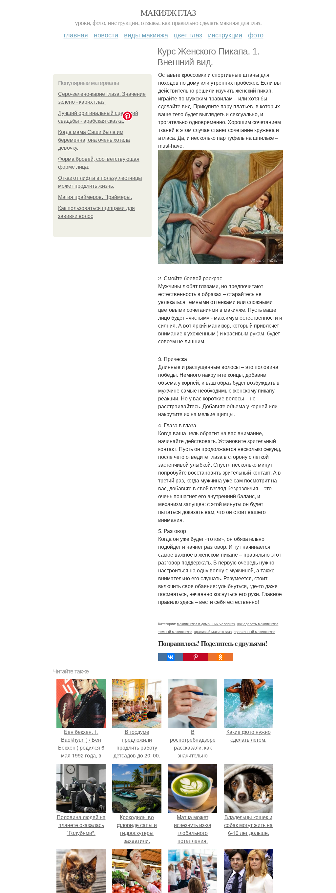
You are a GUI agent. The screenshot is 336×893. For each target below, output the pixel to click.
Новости (106, 34)
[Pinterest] (195, 657)
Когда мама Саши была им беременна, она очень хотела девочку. (94, 140)
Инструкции (225, 34)
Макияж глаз (168, 12)
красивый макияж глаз (213, 631)
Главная (76, 34)
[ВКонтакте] (170, 657)
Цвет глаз (188, 34)
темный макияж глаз (175, 631)
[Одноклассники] (220, 657)
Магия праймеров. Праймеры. (95, 197)
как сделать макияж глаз (257, 623)
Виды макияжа (146, 34)
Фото (255, 34)
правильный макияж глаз (254, 631)
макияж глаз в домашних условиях (206, 623)
